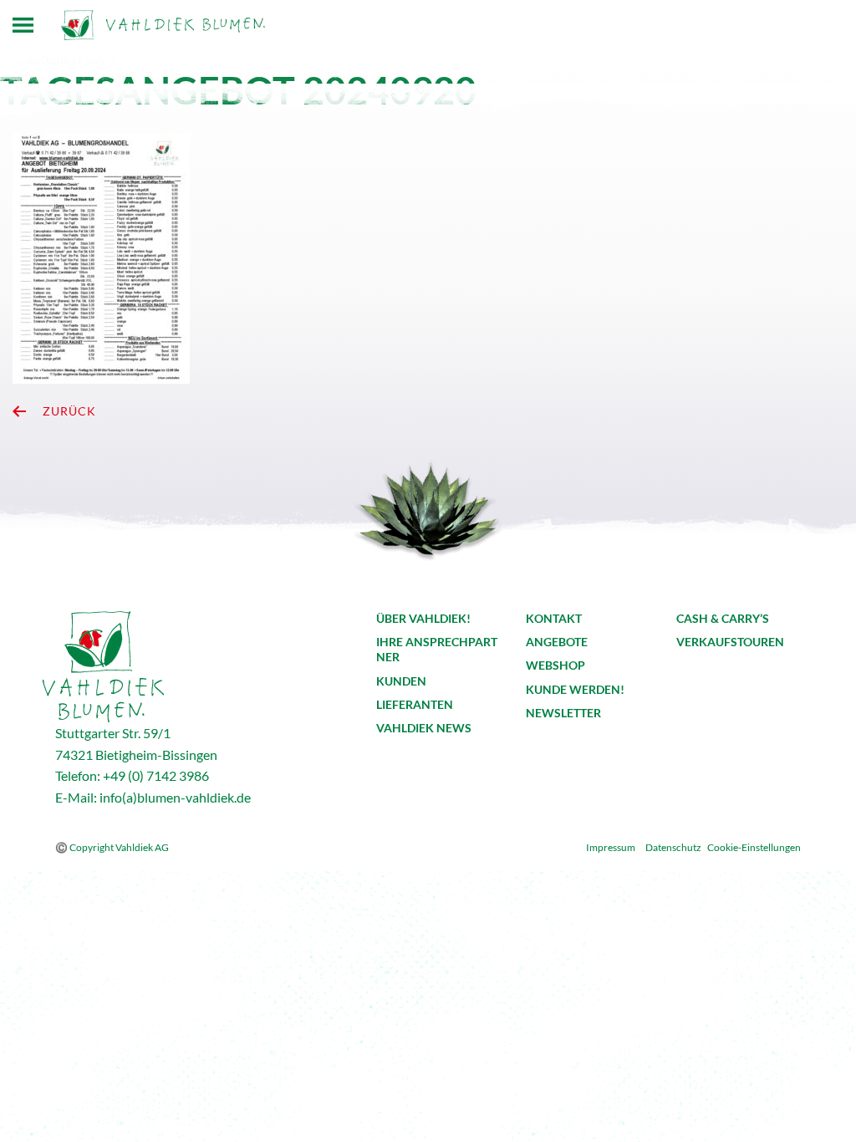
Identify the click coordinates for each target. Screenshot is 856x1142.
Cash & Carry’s (722, 618)
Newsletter (563, 713)
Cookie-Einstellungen (754, 847)
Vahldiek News (423, 728)
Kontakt (554, 618)
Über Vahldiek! (423, 618)
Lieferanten (414, 704)
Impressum (610, 847)
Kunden (401, 681)
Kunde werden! (575, 689)
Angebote (557, 642)
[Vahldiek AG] (163, 25)
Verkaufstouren (730, 642)
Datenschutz (673, 847)
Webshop (555, 665)
